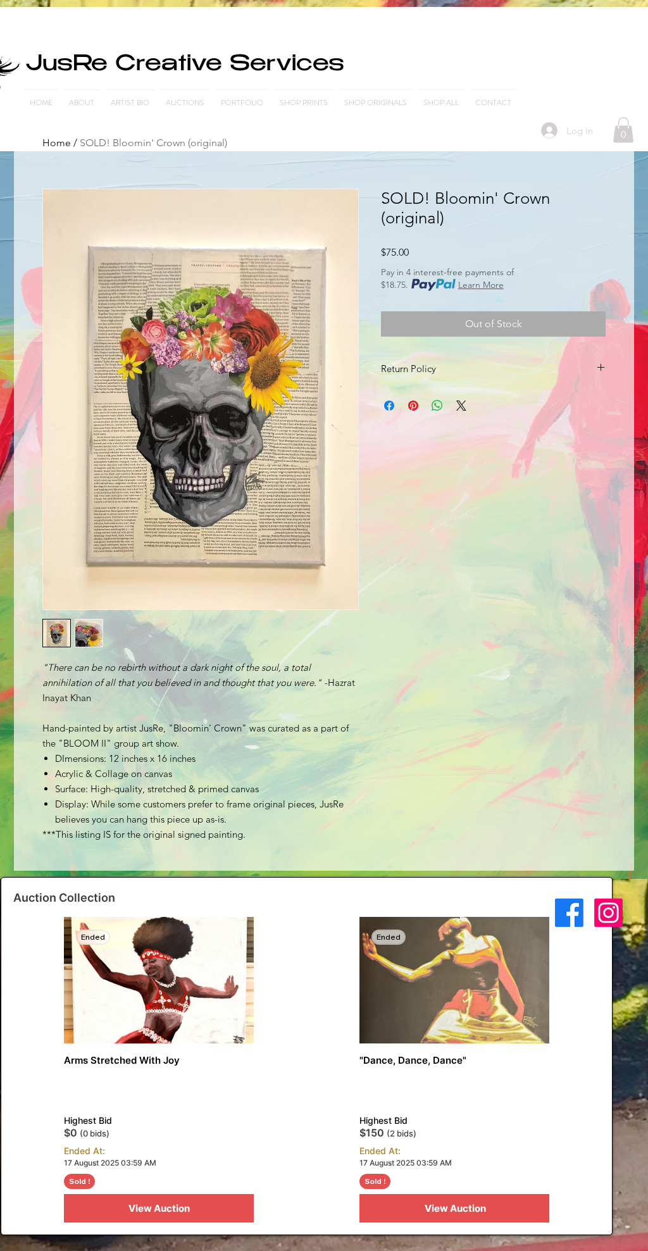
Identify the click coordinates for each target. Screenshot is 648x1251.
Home (56, 143)
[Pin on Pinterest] (413, 405)
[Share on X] (461, 405)
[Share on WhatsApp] (437, 405)
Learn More (481, 284)
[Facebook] (569, 913)
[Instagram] (608, 913)
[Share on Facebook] (389, 405)
